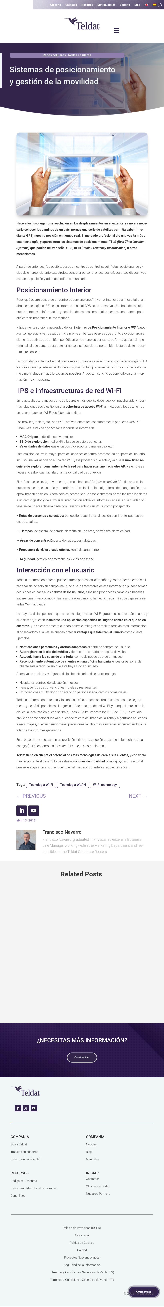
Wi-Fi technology (105, 785)
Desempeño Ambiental (25, 1159)
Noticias (91, 1144)
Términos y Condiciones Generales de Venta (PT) (82, 1280)
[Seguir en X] (26, 1108)
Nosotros (87, 4)
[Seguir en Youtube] (33, 810)
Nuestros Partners (98, 1193)
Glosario (55, 4)
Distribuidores (106, 4)
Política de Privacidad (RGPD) (82, 1228)
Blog (137, 4)
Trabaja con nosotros (24, 1152)
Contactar (92, 1179)
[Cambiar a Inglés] (146, 5)
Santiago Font (34, 957)
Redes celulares (54, 55)
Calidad (82, 1250)
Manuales (92, 1159)
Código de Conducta (24, 1181)
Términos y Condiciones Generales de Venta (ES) (82, 1272)
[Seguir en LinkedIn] (21, 810)
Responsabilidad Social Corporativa (33, 1188)
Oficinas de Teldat (97, 1186)
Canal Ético (18, 1195)
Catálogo (71, 4)
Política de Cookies (82, 1243)
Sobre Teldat (19, 1144)
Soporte (125, 4)
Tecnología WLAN (73, 785)
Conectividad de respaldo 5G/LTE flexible (64, 942)
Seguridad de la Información (82, 1265)
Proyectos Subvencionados (82, 1257)
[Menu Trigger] (117, 30)
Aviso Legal (82, 1235)
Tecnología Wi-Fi (41, 785)
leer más (82, 996)
